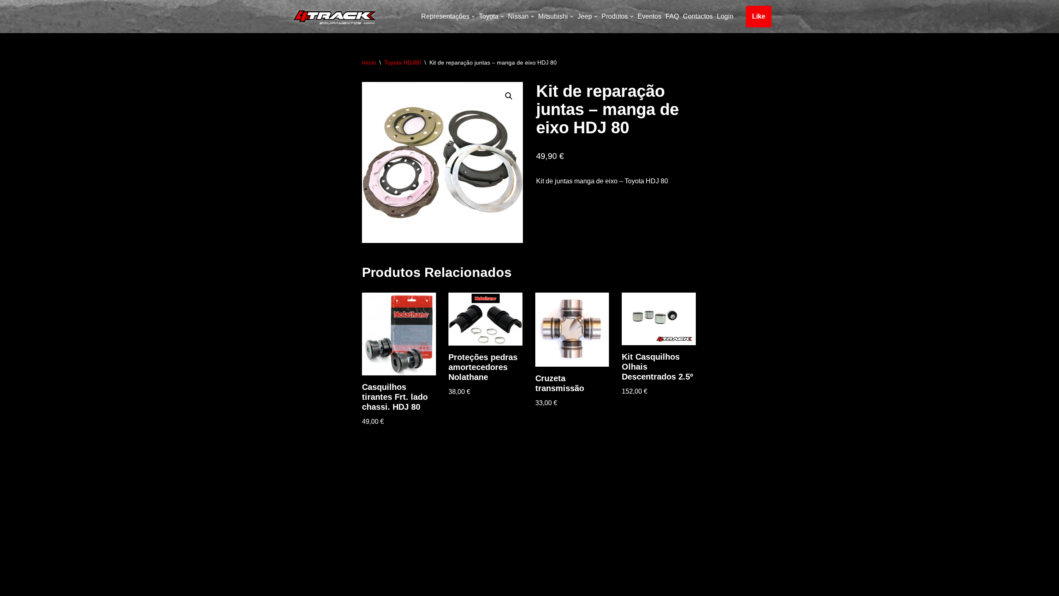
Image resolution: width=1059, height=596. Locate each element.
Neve (295, 585)
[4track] (333, 16)
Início (369, 62)
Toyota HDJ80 (402, 62)
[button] (508, 96)
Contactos (698, 16)
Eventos (649, 16)
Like (758, 16)
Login (725, 16)
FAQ (672, 16)
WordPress (360, 585)
